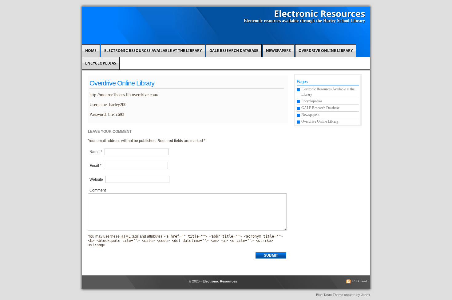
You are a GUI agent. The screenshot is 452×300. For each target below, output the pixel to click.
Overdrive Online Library (326, 50)
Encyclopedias (100, 63)
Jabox (365, 295)
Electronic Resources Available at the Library (153, 50)
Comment (97, 190)
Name (95, 152)
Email (95, 166)
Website (96, 179)
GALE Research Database (233, 50)
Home (91, 50)
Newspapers (278, 50)
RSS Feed (359, 281)
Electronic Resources (319, 13)
